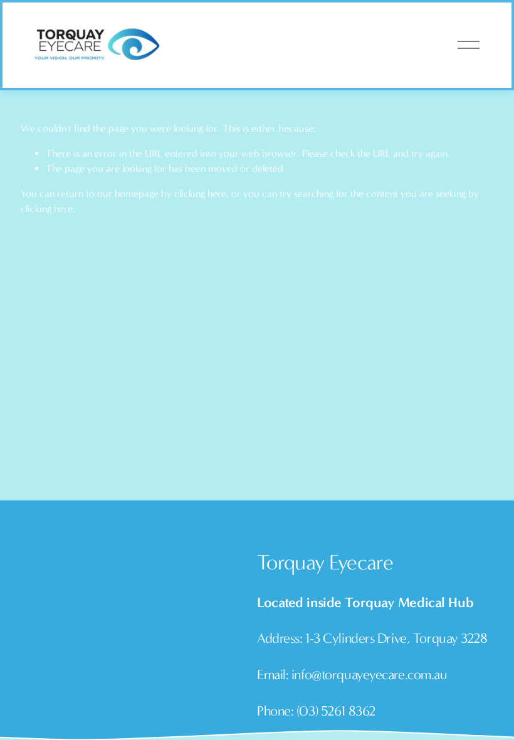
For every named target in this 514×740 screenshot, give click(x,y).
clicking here (200, 193)
